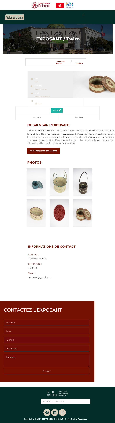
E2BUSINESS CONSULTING (54, 419)
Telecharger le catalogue (43, 150)
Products (37, 117)
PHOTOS (59, 63)
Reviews (79, 117)
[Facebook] (46, 412)
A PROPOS (60, 61)
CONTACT (79, 63)
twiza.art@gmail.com (42, 96)
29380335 (37, 104)
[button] (83, 15)
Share (56, 110)
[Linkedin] (54, 412)
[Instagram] (62, 412)
